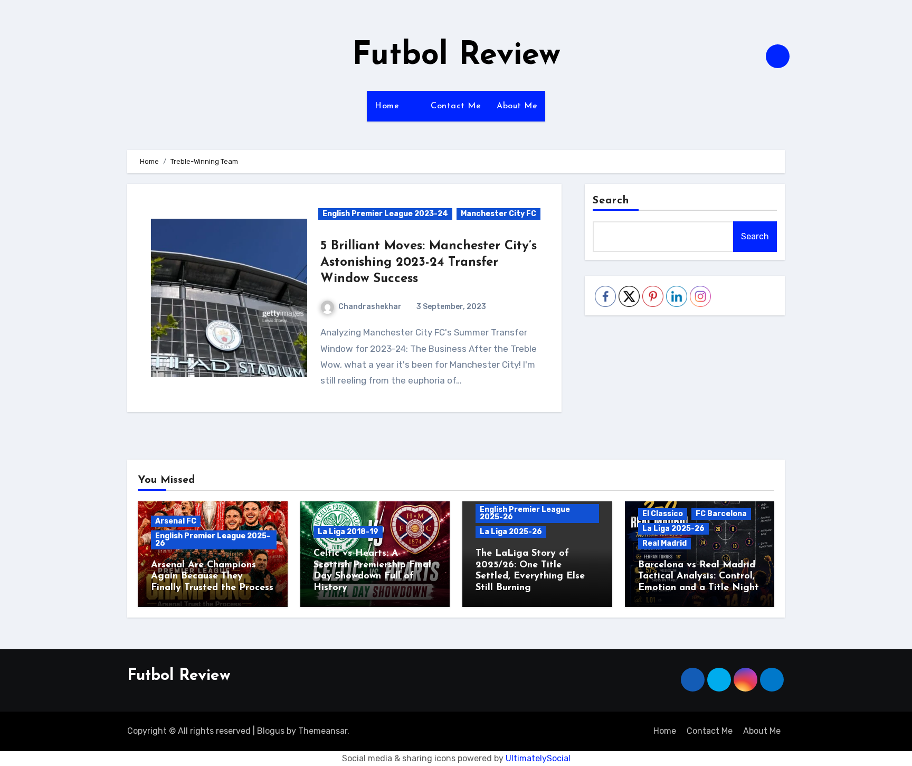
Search (611, 200)
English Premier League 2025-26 (212, 539)
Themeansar (322, 731)
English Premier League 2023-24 (385, 213)
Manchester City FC (498, 213)
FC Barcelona (721, 513)
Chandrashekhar (370, 306)
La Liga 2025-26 (511, 531)
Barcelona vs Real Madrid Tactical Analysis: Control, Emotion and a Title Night (698, 577)
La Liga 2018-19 (348, 531)
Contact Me (456, 106)
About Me (517, 106)
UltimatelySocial (538, 758)
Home (387, 106)
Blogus (270, 731)
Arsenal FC (175, 521)
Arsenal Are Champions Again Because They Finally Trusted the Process (212, 577)
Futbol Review (456, 56)
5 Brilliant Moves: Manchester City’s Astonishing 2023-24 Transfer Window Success (428, 262)
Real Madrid (664, 543)
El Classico (662, 513)
